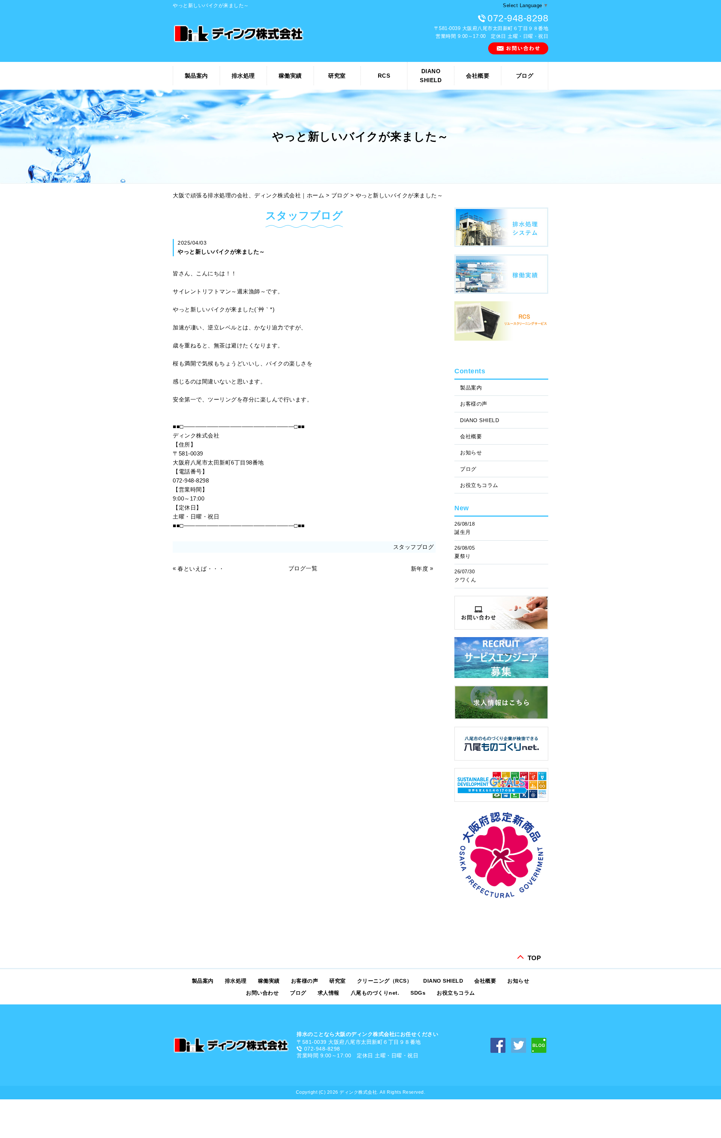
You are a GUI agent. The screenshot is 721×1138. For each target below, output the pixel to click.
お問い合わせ (262, 993)
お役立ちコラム (479, 485)
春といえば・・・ (201, 568)
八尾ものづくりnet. (375, 993)
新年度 (419, 568)
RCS (384, 75)
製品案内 (196, 75)
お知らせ (471, 452)
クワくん (465, 580)
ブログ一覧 (303, 568)
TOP (534, 958)
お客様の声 (473, 404)
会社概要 (477, 75)
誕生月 (462, 532)
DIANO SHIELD (479, 420)
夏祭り (462, 556)
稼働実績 (290, 75)
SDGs (417, 993)
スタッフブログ (413, 547)
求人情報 (328, 993)
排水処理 (243, 75)
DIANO (431, 75)
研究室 (337, 75)
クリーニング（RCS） (384, 981)
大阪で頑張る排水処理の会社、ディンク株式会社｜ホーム (248, 195)
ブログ (525, 75)
